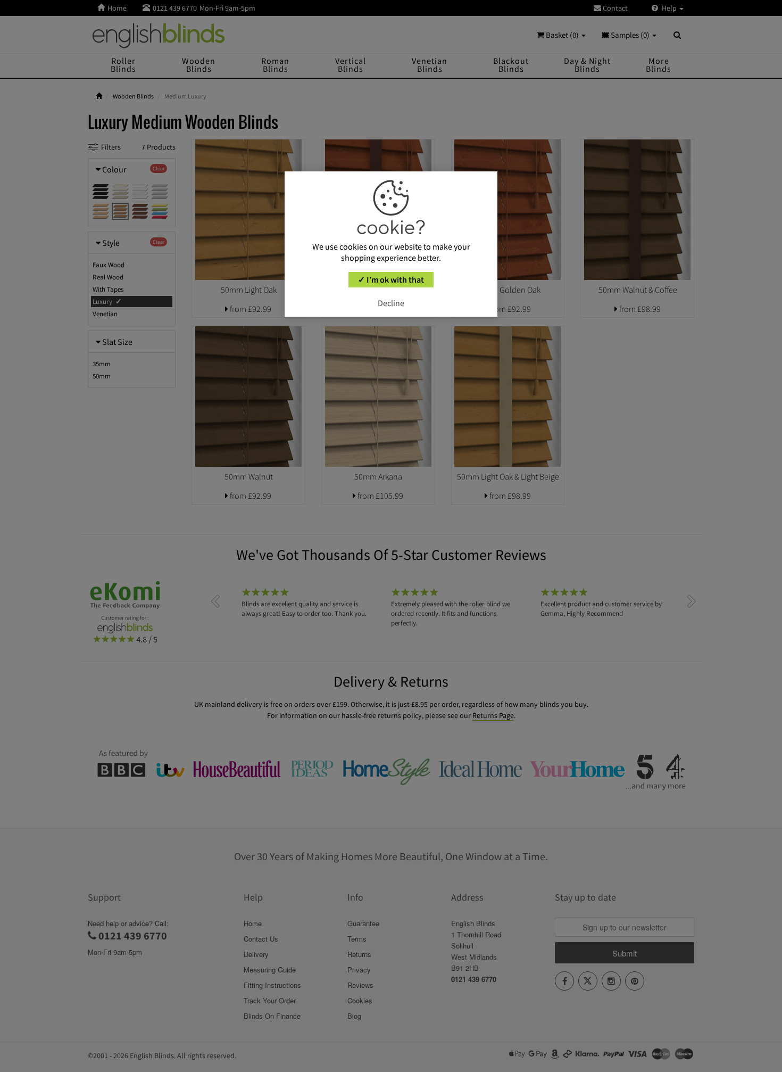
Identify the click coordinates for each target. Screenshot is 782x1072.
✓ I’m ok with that (391, 279)
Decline (391, 303)
